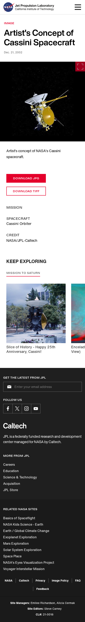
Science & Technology (20, 477)
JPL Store (10, 490)
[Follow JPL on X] (17, 408)
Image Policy (60, 580)
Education (11, 470)
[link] (42, 101)
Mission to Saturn (23, 273)
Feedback (42, 589)
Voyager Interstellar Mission (24, 568)
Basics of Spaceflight (19, 518)
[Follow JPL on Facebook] (8, 408)
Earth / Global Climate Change (26, 530)
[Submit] (8, 386)
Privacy (40, 580)
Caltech (24, 580)
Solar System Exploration (22, 549)
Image (9, 23)
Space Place (12, 556)
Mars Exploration (16, 543)
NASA (8, 580)
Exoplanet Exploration (20, 537)
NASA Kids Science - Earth (23, 524)
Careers (9, 464)
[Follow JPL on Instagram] (26, 408)
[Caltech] (14, 425)
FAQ (77, 580)
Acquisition (11, 483)
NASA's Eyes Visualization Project (28, 562)
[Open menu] (78, 7)
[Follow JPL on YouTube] (36, 408)
